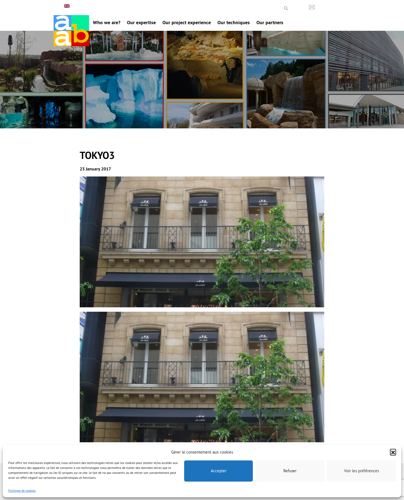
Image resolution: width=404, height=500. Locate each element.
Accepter (218, 470)
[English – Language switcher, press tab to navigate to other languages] (67, 6)
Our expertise (141, 22)
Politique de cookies (22, 490)
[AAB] (71, 30)
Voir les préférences (361, 470)
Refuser (290, 470)
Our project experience (186, 22)
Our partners (269, 22)
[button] (393, 452)
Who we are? (106, 22)
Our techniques (233, 22)
